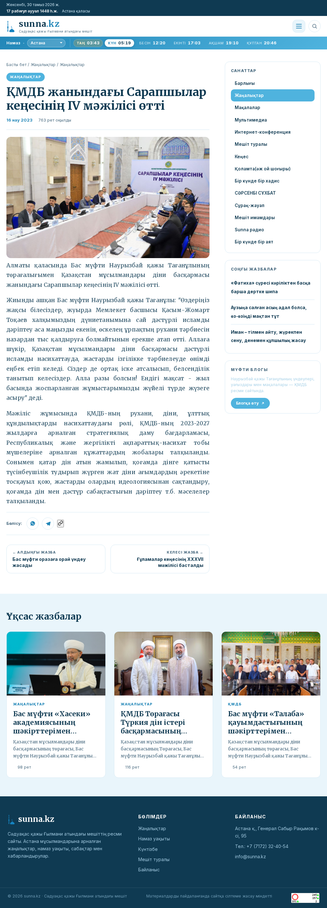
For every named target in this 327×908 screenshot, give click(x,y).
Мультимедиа (251, 120)
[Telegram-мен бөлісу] (48, 523)
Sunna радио (249, 229)
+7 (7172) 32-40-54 (267, 846)
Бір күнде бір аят (254, 241)
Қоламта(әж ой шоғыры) (263, 168)
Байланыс (149, 869)
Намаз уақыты (154, 838)
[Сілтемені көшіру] (60, 523)
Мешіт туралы (251, 144)
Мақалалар (247, 107)
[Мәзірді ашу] (299, 26)
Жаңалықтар (43, 64)
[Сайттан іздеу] (314, 26)
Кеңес (241, 156)
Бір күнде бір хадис (257, 180)
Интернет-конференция (263, 132)
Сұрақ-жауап (249, 205)
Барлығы (245, 83)
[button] (107, 197)
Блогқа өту (247, 403)
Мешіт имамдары (255, 217)
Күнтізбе (148, 849)
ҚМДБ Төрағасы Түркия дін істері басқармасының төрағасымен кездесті (162, 727)
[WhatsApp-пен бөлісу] (33, 523)
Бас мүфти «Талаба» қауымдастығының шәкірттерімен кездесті (266, 727)
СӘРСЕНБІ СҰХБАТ (255, 193)
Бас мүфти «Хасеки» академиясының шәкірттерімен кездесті (51, 727)
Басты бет (16, 64)
